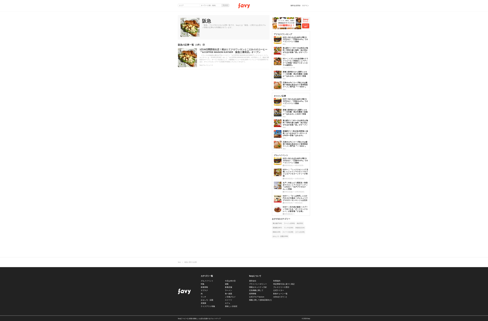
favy (179, 262)
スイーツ (228, 300)
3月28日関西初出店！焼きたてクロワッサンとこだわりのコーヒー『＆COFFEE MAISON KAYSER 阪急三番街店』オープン (233, 51)
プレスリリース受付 (281, 287)
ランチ (203, 297)
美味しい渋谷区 (231, 306)
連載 (226, 284)
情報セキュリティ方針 (258, 287)
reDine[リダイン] (280, 297)
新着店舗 (228, 287)
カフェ (227, 303)
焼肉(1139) (276, 232)
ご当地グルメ (230, 297)
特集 (202, 284)
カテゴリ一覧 (207, 276)
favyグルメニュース (206, 65)
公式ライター (278, 290)
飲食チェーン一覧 (280, 294)
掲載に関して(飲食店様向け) (260, 300)
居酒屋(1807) (277, 228)
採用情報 (252, 294)
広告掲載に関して (256, 290)
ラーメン (228, 290)
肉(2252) (300, 223)
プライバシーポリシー (258, 284)
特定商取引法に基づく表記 (284, 284)
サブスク (204, 290)
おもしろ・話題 (207, 300)
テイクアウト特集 (208, 306)
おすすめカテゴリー (281, 219)
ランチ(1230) (288, 228)
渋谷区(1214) (299, 228)
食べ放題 (228, 294)
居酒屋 (203, 303)
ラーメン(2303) (289, 223)
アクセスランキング (283, 34)
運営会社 (252, 281)
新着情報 (204, 287)
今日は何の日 (230, 281)
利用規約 (276, 281)
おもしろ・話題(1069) (280, 236)
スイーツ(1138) (288, 232)
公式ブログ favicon (256, 297)
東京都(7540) (277, 223)
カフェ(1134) (299, 232)
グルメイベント (207, 281)
